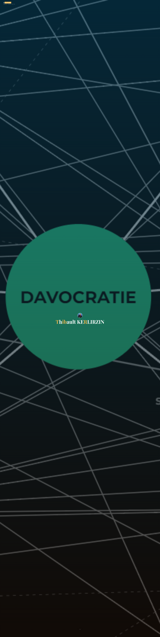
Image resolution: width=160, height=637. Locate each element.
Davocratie (7, 2)
